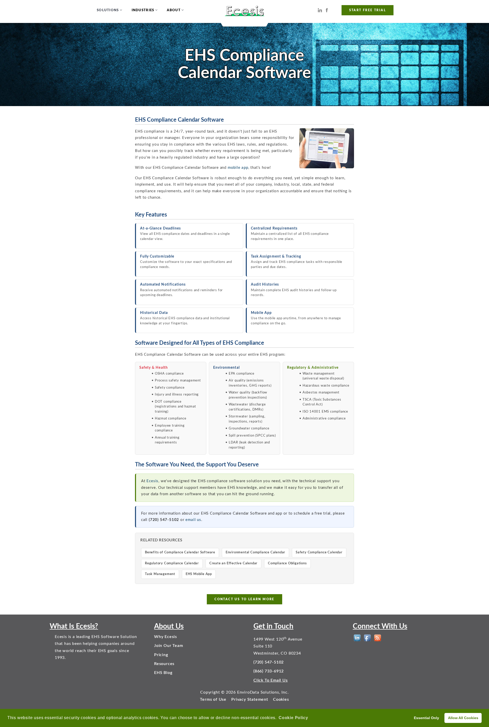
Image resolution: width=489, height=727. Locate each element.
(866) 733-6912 (268, 671)
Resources (164, 664)
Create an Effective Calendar (233, 563)
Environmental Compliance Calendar (255, 552)
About (174, 10)
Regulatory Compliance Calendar (172, 563)
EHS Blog (163, 673)
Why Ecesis (165, 637)
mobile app (238, 168)
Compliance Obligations (287, 563)
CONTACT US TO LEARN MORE (244, 599)
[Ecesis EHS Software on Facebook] (327, 10)
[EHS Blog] (377, 637)
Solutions (108, 10)
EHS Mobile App (199, 574)
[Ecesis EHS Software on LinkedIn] (320, 10)
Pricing (161, 655)
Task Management (160, 574)
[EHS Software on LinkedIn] (357, 637)
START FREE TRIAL (367, 10)
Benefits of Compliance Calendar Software (180, 552)
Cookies (281, 699)
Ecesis (152, 481)
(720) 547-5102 (268, 662)
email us (193, 520)
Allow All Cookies (463, 718)
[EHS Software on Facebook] (367, 637)
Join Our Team (168, 646)
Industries (143, 10)
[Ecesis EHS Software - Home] (245, 10)
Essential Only (426, 718)
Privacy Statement (249, 699)
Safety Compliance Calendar (319, 552)
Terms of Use (213, 699)
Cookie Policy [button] (293, 718)
